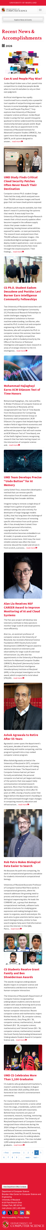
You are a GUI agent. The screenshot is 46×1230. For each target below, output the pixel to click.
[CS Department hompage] (23, 1223)
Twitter (10, 1213)
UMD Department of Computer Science (18, 10)
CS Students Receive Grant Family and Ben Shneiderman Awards (21, 973)
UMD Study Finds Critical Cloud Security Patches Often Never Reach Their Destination (20, 183)
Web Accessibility (9, 1217)
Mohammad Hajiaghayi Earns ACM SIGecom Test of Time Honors (22, 389)
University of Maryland (23, 3)
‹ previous (16, 1152)
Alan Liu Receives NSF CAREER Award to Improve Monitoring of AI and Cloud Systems (22, 609)
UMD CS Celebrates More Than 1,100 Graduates (20, 1077)
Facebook (4, 1213)
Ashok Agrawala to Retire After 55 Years (21, 737)
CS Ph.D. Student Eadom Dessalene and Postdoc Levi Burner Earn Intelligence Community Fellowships (22, 293)
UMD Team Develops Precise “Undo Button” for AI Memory (23, 481)
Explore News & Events (23, 20)
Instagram (16, 1213)
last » (36, 1157)
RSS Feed (28, 1213)
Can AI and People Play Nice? (23, 79)
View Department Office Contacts (14, 1186)
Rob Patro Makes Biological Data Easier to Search (22, 864)
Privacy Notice (23, 1217)
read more (16, 141)
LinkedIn (22, 1213)
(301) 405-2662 (19, 1208)
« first (6, 1152)
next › (28, 1157)
